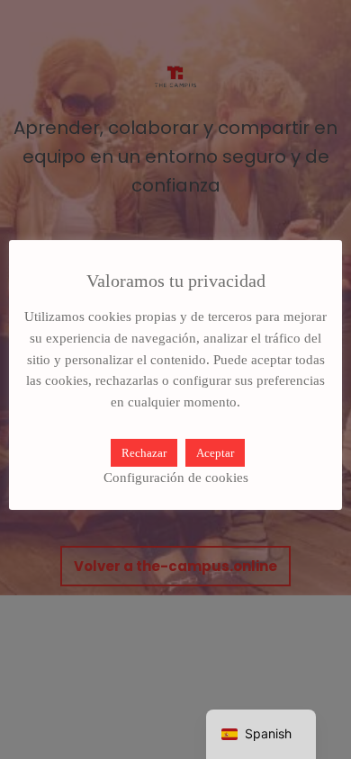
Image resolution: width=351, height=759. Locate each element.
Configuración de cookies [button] (176, 477)
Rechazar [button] (144, 453)
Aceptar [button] (215, 453)
